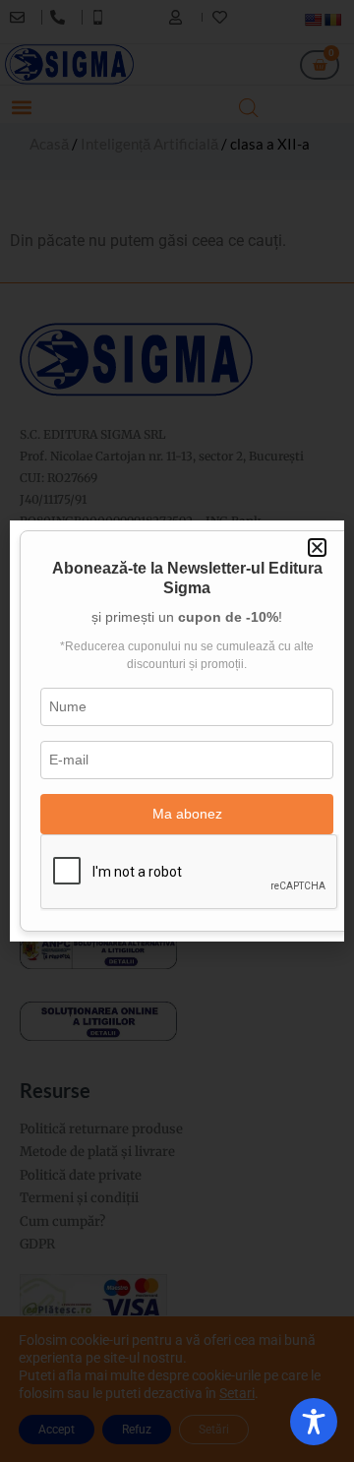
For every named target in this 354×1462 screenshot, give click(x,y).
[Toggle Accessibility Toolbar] (313, 1421)
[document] (177, 731)
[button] (317, 547)
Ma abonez (187, 814)
